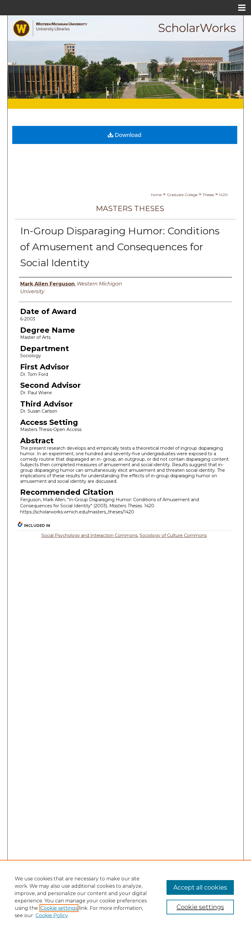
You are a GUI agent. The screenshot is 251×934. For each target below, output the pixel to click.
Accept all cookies (200, 887)
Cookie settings (58, 908)
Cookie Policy (52, 915)
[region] (125, 897)
